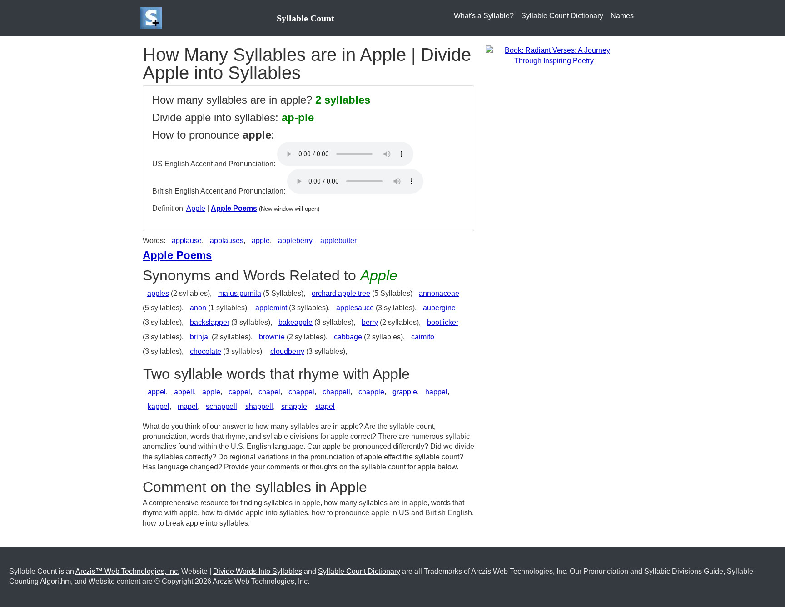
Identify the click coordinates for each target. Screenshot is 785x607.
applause (187, 240)
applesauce (355, 308)
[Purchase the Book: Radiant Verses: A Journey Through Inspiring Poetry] (554, 55)
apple (261, 240)
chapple (371, 392)
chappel (301, 392)
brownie (272, 337)
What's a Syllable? (484, 16)
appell (184, 392)
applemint (271, 308)
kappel (158, 406)
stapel (325, 406)
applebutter (338, 240)
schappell (221, 406)
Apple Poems (234, 208)
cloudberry (287, 351)
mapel (188, 406)
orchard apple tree (341, 293)
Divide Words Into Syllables (257, 571)
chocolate (205, 351)
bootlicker (442, 322)
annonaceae (439, 293)
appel (157, 392)
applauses (226, 240)
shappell (259, 406)
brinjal (200, 337)
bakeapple (295, 322)
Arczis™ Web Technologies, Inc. (127, 571)
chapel (269, 392)
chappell (336, 392)
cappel (239, 392)
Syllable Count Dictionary (562, 16)
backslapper (209, 322)
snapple (294, 406)
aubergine (439, 308)
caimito (422, 337)
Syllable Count (305, 18)
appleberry (295, 240)
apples (158, 293)
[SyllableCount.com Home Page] (153, 18)
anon (198, 308)
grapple (404, 392)
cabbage (348, 337)
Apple (195, 208)
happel (436, 392)
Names (622, 16)
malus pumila (239, 293)
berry (370, 322)
